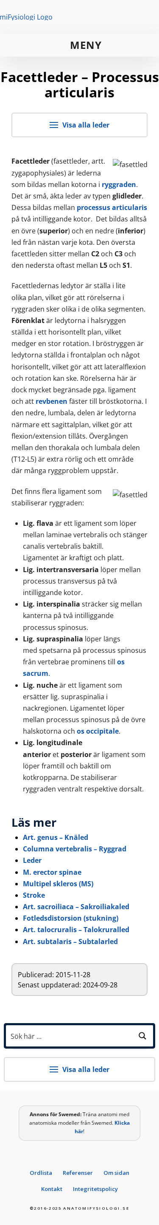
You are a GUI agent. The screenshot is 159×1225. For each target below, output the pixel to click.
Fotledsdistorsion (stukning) (70, 918)
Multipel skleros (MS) (58, 883)
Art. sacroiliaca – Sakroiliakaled (76, 906)
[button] (79, 45)
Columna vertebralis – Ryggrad (74, 849)
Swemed (69, 1114)
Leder (32, 860)
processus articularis (112, 207)
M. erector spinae (52, 872)
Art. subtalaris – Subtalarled (70, 941)
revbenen (51, 401)
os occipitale (98, 731)
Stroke (34, 895)
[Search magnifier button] (142, 1035)
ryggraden (119, 184)
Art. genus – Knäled (55, 837)
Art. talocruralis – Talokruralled (76, 929)
